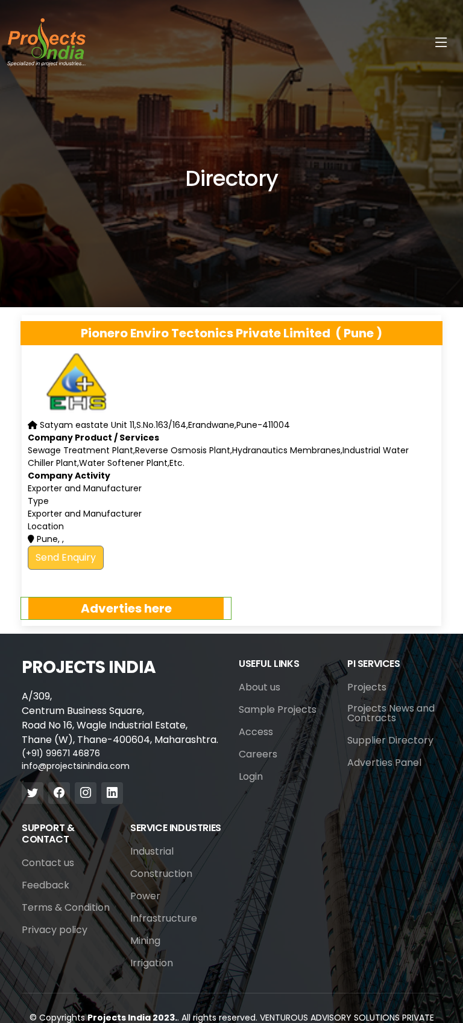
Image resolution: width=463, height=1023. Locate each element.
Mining (145, 941)
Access (256, 732)
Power (145, 896)
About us (259, 687)
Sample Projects (278, 710)
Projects (366, 687)
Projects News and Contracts (391, 713)
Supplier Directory (390, 740)
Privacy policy (54, 930)
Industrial (152, 851)
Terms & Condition (66, 908)
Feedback (45, 885)
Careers (258, 754)
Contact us (48, 863)
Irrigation (151, 963)
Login (251, 777)
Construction (161, 874)
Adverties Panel (384, 763)
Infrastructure (163, 918)
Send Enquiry (66, 557)
